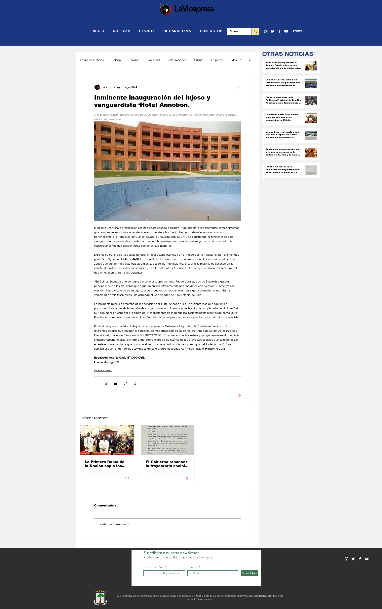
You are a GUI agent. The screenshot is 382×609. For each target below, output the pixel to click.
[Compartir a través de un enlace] (125, 383)
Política (116, 60)
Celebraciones (177, 60)
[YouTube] (286, 31)
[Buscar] (255, 31)
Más (234, 60)
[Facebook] (279, 31)
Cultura (198, 60)
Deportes (217, 60)
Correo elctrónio (153, 567)
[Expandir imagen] (167, 171)
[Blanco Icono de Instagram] (266, 31)
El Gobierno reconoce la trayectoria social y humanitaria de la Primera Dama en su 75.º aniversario (167, 464)
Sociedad (153, 60)
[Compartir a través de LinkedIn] (115, 383)
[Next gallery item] (236, 171)
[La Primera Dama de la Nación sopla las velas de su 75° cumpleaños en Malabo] (107, 440)
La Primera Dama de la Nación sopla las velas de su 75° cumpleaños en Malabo (104, 464)
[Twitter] (272, 31)
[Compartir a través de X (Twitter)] (106, 383)
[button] (297, 31)
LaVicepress (194, 8)
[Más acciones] (239, 87)
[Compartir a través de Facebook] (96, 383)
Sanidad (134, 60)
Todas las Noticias (92, 60)
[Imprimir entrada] (135, 383)
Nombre (192, 567)
